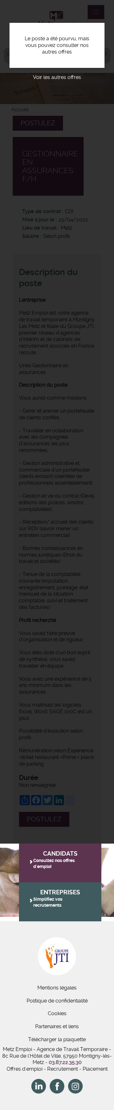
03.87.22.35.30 (65, 1062)
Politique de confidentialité (57, 1001)
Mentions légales (57, 988)
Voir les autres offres (57, 77)
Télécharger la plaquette (57, 1039)
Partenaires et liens (57, 1026)
